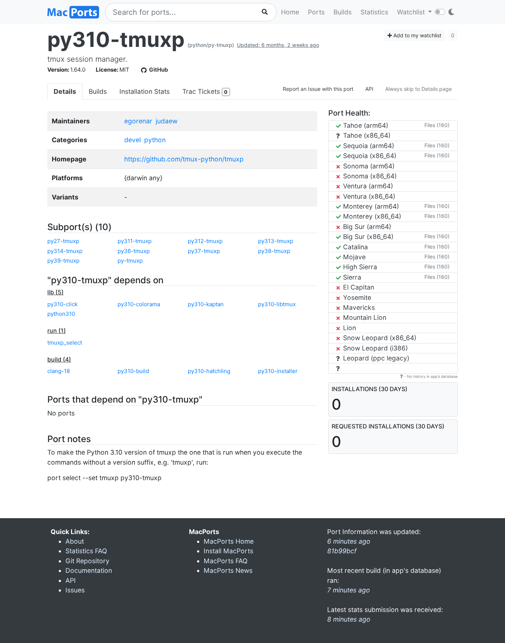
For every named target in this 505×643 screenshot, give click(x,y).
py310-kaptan (206, 304)
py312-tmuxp (205, 240)
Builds (342, 12)
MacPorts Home (229, 541)
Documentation (88, 570)
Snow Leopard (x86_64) (378, 338)
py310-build (133, 370)
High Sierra (359, 267)
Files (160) (437, 125)
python (155, 140)
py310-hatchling (209, 370)
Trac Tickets (204, 91)
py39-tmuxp (63, 260)
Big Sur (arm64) (366, 226)
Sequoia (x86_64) (368, 156)
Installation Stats (144, 91)
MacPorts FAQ (225, 561)
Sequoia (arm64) (367, 146)
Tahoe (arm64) (364, 125)
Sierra (351, 277)
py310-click (62, 304)
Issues (75, 590)
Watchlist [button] (412, 12)
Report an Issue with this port (318, 89)
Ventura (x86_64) (368, 196)
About (74, 541)
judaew (166, 121)
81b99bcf (341, 551)
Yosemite (356, 297)
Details (65, 91)
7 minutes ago (348, 590)
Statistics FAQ (86, 551)
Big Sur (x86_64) (367, 236)
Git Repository (87, 561)
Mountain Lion (363, 317)
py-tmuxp (130, 260)
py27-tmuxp (63, 240)
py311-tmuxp (135, 240)
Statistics (374, 12)
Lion (348, 328)
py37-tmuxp (204, 250)
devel (132, 140)
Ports (316, 12)
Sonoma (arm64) (367, 166)
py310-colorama (139, 304)
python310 (61, 313)
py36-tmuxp (134, 250)
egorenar (138, 121)
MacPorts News (228, 570)
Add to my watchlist (416, 35)
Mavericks (358, 307)
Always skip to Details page (418, 89)
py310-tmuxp (115, 39)
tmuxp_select (64, 342)
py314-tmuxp (64, 250)
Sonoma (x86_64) (369, 176)
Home (290, 12)
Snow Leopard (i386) (374, 348)
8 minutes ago (348, 619)
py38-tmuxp (274, 250)
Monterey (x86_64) (371, 216)
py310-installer (278, 370)
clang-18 (58, 370)
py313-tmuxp (275, 240)
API (369, 89)
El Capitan (357, 287)
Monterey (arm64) (370, 206)
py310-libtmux (277, 304)
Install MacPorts (228, 551)
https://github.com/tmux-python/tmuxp (184, 159)
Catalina (354, 247)
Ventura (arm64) (367, 186)
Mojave (353, 257)
